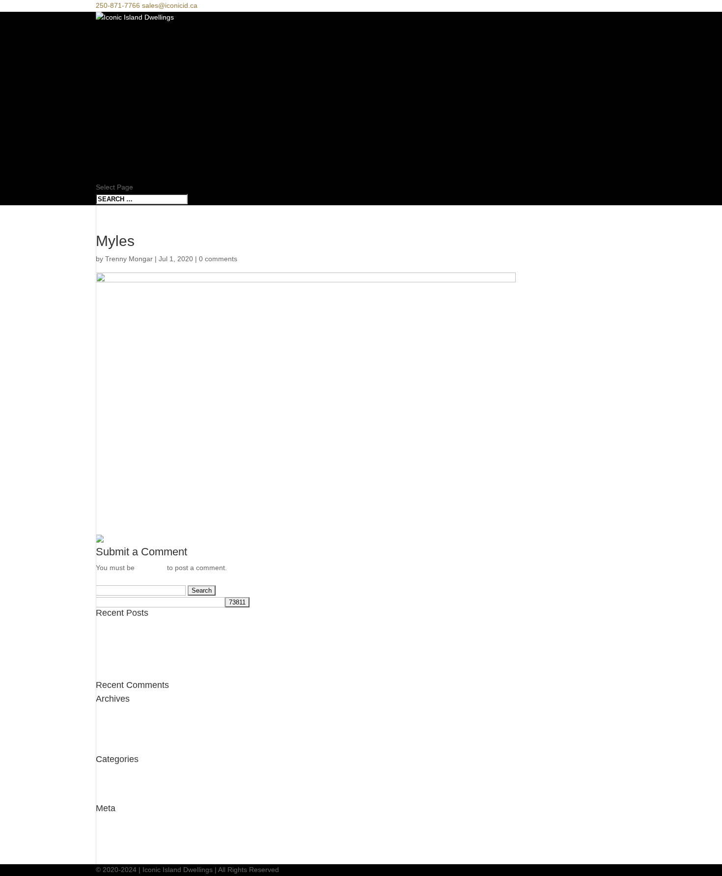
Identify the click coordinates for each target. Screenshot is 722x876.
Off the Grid (114, 651)
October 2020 (117, 725)
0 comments (218, 259)
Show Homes (123, 126)
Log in (105, 823)
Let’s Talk (118, 163)
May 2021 (111, 713)
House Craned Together (133, 627)
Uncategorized (118, 774)
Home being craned (126, 674)
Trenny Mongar (129, 259)
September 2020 (122, 737)
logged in (151, 568)
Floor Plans (124, 114)
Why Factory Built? (140, 78)
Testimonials (115, 786)
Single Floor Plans (140, 139)
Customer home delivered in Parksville (155, 662)
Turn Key (116, 90)
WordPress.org (119, 858)
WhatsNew (112, 797)
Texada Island (117, 639)
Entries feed (114, 834)
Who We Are (122, 102)
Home (107, 65)
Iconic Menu (122, 54)
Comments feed (120, 846)
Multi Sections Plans (144, 151)
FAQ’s (107, 175)
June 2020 (112, 748)
